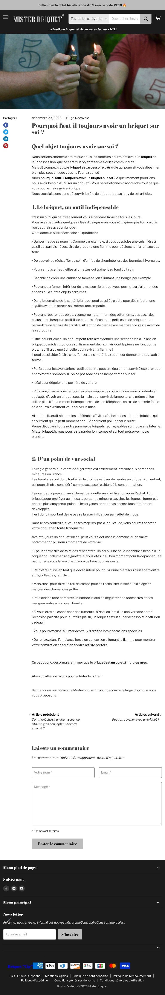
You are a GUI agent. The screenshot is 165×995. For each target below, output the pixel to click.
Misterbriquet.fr (44, 431)
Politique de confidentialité (90, 976)
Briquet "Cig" (20, 966)
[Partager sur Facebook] (5, 125)
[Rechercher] (145, 19)
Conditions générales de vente (74, 980)
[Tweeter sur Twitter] (5, 132)
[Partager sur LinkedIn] (5, 138)
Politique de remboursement (132, 976)
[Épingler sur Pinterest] (5, 145)
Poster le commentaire (57, 843)
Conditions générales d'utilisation (122, 980)
